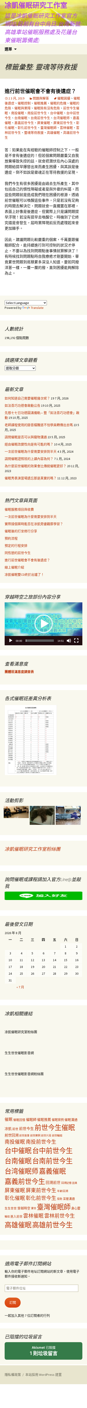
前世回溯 (12, 1135)
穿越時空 (23, 1208)
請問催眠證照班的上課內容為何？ (29, 459)
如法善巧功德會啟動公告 (22, 405)
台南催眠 (20, 118)
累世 (33, 1208)
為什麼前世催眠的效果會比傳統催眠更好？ (35, 466)
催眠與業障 (22, 108)
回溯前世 (53, 1182)
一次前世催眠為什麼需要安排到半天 (31, 451)
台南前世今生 (40, 118)
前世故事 (24, 1135)
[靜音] (69, 640)
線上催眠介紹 (14, 567)
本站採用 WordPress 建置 (43, 1375)
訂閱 (13, 1302)
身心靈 (75, 1208)
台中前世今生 (52, 1150)
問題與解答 (41, 98)
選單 (8, 49)
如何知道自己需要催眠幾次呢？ (27, 398)
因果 (74, 1183)
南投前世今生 (37, 113)
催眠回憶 (19, 1120)
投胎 (59, 1198)
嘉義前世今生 (24, 123)
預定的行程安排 (16, 545)
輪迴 (7, 1216)
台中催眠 (56, 113)
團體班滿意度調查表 (19, 672)
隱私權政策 (13, 1375)
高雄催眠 (53, 133)
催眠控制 (24, 103)
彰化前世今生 (27, 128)
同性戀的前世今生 (18, 553)
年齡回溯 (62, 1191)
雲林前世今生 (59, 1216)
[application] (43, 623)
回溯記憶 (66, 1183)
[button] (43, 623)
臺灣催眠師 (48, 128)
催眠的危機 (58, 103)
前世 (15, 1129)
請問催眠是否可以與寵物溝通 (26, 437)
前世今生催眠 (55, 1127)
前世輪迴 (57, 1135)
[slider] (40, 640)
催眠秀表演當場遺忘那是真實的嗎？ (31, 478)
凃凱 (8, 1128)
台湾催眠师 (61, 118)
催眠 (9, 1119)
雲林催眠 (66, 128)
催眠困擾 (63, 98)
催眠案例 (58, 1120)
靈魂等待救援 (34, 133)
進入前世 (16, 1216)
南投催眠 (17, 113)
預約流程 (11, 538)
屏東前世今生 (63, 123)
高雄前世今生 (52, 1225)
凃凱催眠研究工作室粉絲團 (32, 849)
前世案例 (35, 1135)
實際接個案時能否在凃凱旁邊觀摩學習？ (34, 524)
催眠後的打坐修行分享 (21, 531)
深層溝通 (69, 1198)
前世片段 (46, 1135)
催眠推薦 (40, 103)
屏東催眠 (43, 123)
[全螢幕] (76, 640)
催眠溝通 (70, 1120)
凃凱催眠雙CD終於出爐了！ (24, 574)
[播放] (10, 640)
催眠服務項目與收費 (19, 509)
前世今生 (26, 1128)
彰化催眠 (15, 1198)
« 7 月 (20, 987)
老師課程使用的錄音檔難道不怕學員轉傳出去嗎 (39, 425)
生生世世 (11, 1208)
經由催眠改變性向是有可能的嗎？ (29, 444)
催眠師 (31, 1119)
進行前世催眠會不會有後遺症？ (40, 91)
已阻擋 (44, 1350)
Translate (37, 308)
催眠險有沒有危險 (47, 108)
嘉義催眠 (52, 1171)
